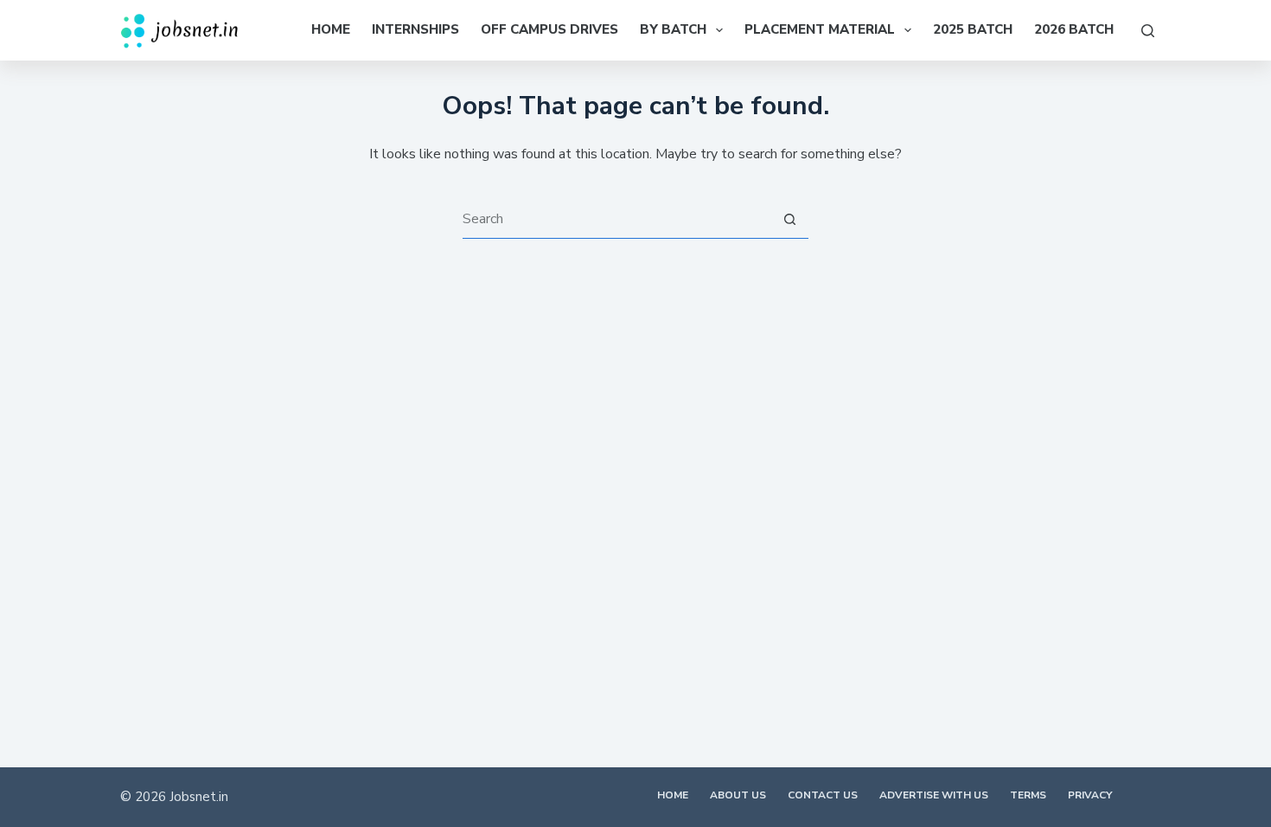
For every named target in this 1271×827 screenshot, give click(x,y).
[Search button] (789, 219)
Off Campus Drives (549, 29)
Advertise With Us (933, 795)
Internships (415, 29)
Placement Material (819, 29)
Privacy (1090, 795)
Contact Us (823, 795)
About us (738, 795)
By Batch (673, 29)
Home (330, 29)
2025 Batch (972, 29)
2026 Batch (1074, 29)
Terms (1028, 795)
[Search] (1147, 30)
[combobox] (616, 219)
